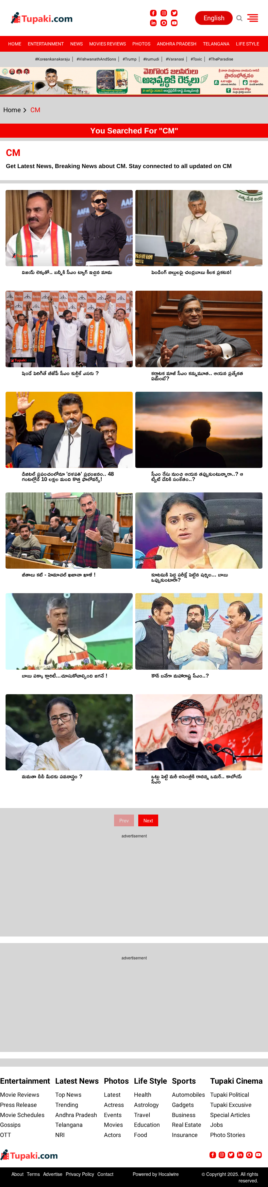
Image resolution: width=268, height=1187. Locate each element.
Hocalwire (169, 1174)
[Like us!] (153, 13)
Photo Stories (227, 1134)
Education (147, 1124)
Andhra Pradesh (176, 43)
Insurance (185, 1134)
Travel (142, 1114)
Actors (112, 1134)
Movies (113, 1124)
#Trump (130, 59)
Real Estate (186, 1124)
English (214, 18)
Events (113, 1114)
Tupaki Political (229, 1094)
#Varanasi (175, 59)
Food (140, 1134)
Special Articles (230, 1114)
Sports (184, 1081)
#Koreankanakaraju (52, 59)
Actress (114, 1104)
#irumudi (151, 59)
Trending (66, 1104)
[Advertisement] (29, 342)
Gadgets (183, 1104)
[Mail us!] (258, 1155)
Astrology (146, 1104)
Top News (68, 1094)
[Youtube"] (174, 23)
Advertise (52, 1174)
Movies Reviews (107, 43)
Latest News (77, 1081)
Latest (112, 1094)
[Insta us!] (163, 13)
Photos (141, 43)
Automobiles (188, 1094)
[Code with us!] (163, 23)
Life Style (247, 43)
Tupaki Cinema (236, 1081)
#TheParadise (221, 59)
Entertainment (46, 43)
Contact (105, 1174)
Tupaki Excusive (231, 1104)
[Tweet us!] (174, 13)
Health (142, 1094)
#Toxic (196, 59)
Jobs (216, 1124)
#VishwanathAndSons (96, 59)
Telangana (216, 43)
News (76, 43)
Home (14, 43)
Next (148, 820)
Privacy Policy (80, 1174)
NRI (60, 1134)
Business (183, 1114)
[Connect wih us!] (153, 23)
